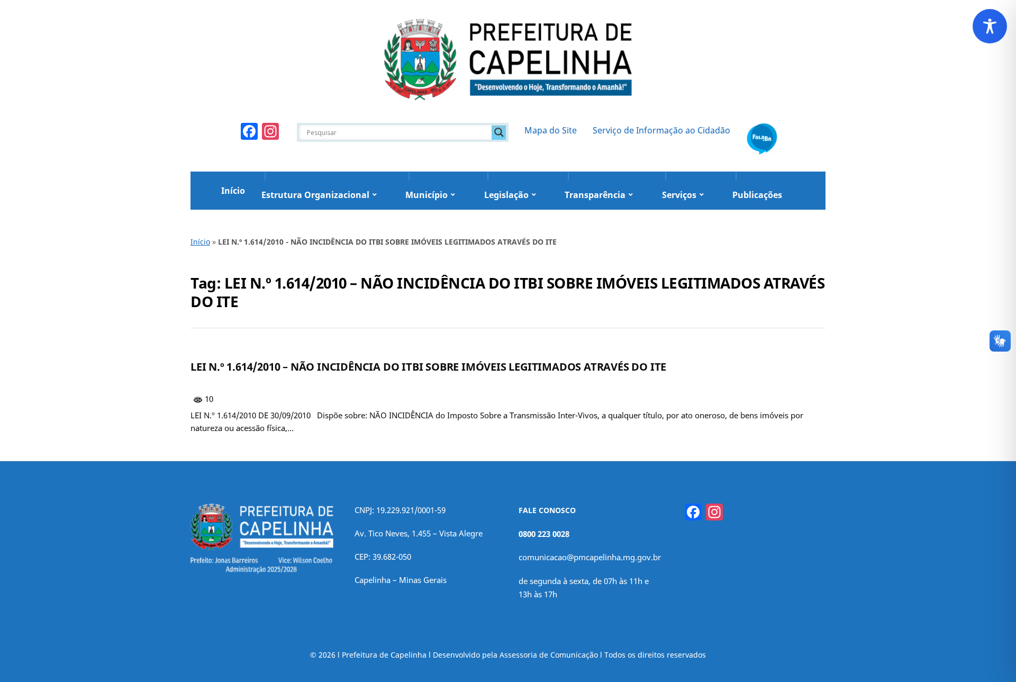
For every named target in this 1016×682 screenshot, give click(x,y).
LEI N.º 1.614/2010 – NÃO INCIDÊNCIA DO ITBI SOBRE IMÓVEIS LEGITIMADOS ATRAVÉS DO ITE (428, 367)
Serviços (679, 195)
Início (233, 190)
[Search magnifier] (499, 132)
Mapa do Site (550, 130)
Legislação (506, 195)
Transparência (595, 195)
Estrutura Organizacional (315, 195)
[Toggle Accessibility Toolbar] (990, 26)
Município (426, 195)
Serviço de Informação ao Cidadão (661, 130)
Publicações (757, 195)
